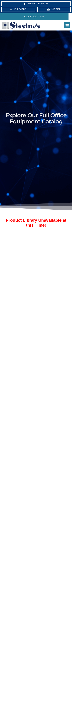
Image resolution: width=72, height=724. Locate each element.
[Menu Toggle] (67, 25)
